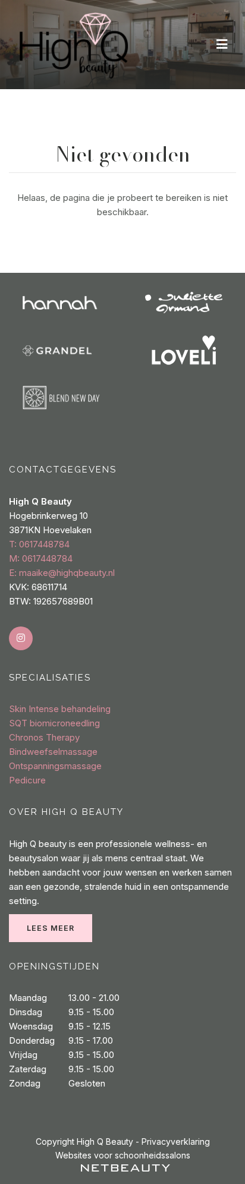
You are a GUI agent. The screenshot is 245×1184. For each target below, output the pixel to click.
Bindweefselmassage (53, 751)
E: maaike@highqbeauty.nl (62, 572)
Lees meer (50, 928)
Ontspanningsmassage (55, 766)
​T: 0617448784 (39, 544)
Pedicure (27, 780)
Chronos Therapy (44, 737)
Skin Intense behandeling (60, 708)
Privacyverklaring (176, 1141)
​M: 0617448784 (41, 558)
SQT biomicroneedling (54, 723)
